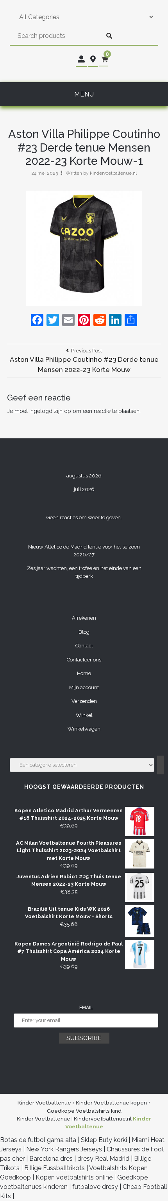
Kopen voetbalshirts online (74, 1177)
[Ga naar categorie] (160, 765)
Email (86, 1007)
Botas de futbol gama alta (38, 1140)
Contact (84, 646)
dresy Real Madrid (103, 1158)
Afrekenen (84, 618)
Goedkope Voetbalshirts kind (84, 1111)
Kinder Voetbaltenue (44, 1102)
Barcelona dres (51, 1158)
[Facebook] (37, 321)
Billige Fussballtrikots (54, 1168)
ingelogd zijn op (50, 411)
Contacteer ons (84, 660)
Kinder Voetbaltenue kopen (111, 1102)
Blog (84, 632)
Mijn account (84, 687)
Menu (84, 94)
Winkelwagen (84, 729)
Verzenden (84, 701)
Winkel (84, 715)
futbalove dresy (95, 1186)
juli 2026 (84, 489)
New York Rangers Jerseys (64, 1149)
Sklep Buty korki (104, 1140)
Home (84, 673)
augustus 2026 (84, 476)
